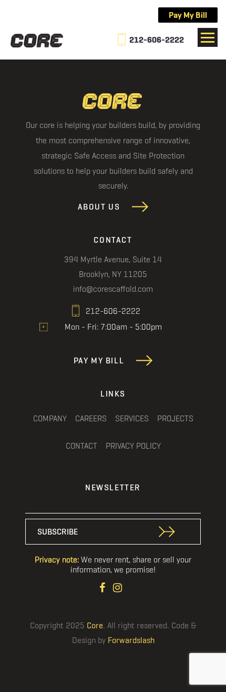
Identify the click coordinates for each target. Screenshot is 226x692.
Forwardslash (131, 640)
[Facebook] (103, 586)
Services (132, 418)
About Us (99, 207)
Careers (91, 418)
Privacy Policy (133, 445)
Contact (81, 445)
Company (50, 418)
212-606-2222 (156, 40)
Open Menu (208, 37)
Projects (175, 418)
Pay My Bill (188, 15)
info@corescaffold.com (113, 288)
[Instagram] (117, 586)
